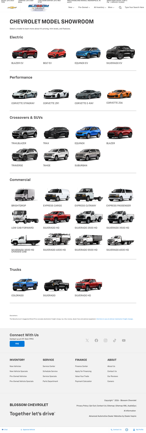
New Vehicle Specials (19, 371)
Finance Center (81, 366)
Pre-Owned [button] (83, 8)
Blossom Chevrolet (128, 400)
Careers (110, 381)
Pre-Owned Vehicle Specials (21, 381)
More (110, 8)
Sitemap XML (121, 406)
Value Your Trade (82, 376)
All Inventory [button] (99, 8)
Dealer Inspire (130, 416)
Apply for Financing (83, 371)
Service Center (49, 366)
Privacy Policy (82, 406)
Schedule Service (50, 371)
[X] (87, 340)
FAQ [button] (17, 344)
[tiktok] (114, 340)
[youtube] (123, 340)
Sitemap (111, 406)
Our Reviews (112, 376)
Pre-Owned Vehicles (18, 376)
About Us (111, 366)
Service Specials (50, 376)
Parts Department (50, 381)
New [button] (70, 8)
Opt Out (92, 406)
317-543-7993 (27, 339)
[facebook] (96, 340)
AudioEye (132, 406)
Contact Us (112, 371)
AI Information (130, 411)
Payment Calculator (83, 381)
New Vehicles (15, 366)
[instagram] (105, 340)
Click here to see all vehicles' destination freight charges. (114, 319)
